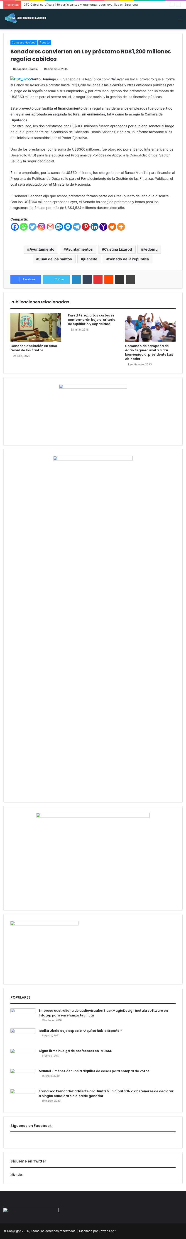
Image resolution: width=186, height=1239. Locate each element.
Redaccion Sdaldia (25, 69)
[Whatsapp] (24, 227)
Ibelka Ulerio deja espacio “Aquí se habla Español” (80, 1030)
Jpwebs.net (107, 1231)
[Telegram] (77, 227)
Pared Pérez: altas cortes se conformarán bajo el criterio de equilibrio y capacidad (91, 319)
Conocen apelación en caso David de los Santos (33, 348)
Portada (45, 42)
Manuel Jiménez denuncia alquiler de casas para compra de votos (94, 1071)
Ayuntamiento (41, 249)
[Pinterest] (86, 227)
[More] (121, 227)
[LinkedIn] (76, 279)
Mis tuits (16, 1174)
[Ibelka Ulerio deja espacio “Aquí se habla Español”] (22, 1036)
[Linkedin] (94, 227)
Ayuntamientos (79, 249)
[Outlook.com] (59, 227)
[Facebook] (15, 227)
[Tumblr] (87, 279)
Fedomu (150, 249)
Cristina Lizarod (118, 249)
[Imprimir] (130, 279)
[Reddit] (108, 279)
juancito (90, 259)
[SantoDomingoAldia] (24, 19)
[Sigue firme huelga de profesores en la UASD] (22, 1057)
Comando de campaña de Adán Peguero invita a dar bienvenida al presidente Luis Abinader (149, 352)
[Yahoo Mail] (103, 227)
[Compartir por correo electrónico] (119, 279)
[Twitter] (33, 227)
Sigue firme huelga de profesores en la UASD (76, 1051)
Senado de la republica (129, 259)
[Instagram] (41, 227)
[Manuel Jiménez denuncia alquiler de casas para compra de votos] (22, 1077)
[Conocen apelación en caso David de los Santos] (35, 327)
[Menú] (180, 21)
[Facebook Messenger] (68, 227)
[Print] (112, 227)
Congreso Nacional (24, 42)
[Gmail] (50, 227)
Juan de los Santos (55, 259)
